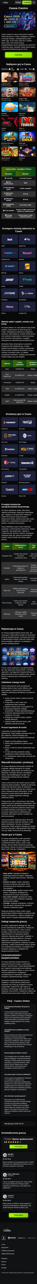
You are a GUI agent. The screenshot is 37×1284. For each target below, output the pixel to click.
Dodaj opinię (18, 1146)
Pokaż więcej (18, 1215)
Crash (22, 69)
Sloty (30, 69)
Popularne (5, 69)
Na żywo (13, 69)
